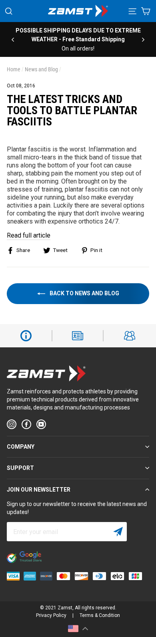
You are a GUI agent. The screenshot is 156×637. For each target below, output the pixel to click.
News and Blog (41, 69)
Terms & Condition (100, 615)
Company (20, 446)
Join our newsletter (38, 489)
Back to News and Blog (83, 293)
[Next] (143, 39)
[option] (78, 39)
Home (13, 69)
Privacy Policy (51, 615)
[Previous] (13, 39)
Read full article (28, 235)
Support (20, 468)
